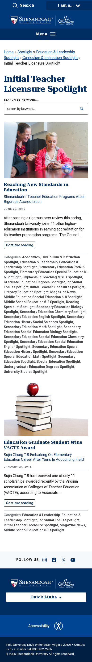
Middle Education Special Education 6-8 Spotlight (43, 297)
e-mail (18, 649)
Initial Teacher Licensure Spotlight (57, 287)
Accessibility (39, 626)
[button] (23, 5)
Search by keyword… (21, 99)
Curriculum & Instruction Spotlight (50, 57)
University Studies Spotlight (25, 372)
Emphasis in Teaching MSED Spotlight (52, 277)
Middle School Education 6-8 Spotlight (34, 302)
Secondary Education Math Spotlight (33, 327)
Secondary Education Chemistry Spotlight (53, 312)
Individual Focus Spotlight (58, 520)
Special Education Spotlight (58, 361)
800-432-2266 (42, 649)
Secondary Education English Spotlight (34, 317)
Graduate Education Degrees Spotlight (34, 282)
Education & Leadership (39, 262)
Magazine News (63, 292)
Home (9, 52)
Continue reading (20, 245)
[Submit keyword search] (81, 108)
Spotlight (24, 52)
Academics (31, 257)
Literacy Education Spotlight (26, 292)
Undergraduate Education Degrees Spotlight (39, 367)
